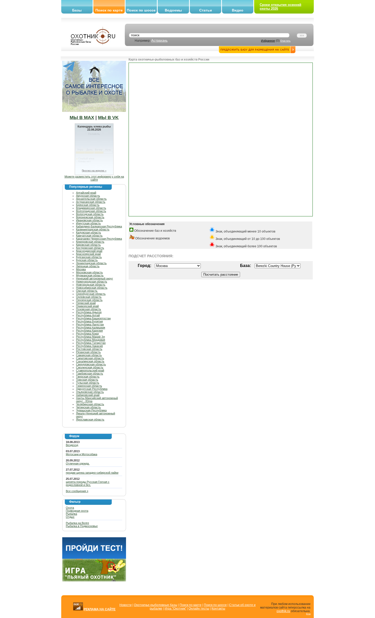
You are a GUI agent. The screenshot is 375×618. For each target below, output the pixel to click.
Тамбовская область (89, 373)
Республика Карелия (89, 330)
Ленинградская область (91, 263)
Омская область (86, 290)
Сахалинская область (90, 361)
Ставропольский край (90, 370)
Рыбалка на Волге (77, 522)
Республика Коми (87, 333)
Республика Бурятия (89, 321)
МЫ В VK (108, 117)
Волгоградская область (91, 211)
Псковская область (88, 309)
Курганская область (89, 257)
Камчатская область (89, 235)
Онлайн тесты (199, 608)
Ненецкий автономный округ (94, 278)
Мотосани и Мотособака (81, 454)
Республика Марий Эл (90, 336)
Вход (308, 614)
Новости (125, 605)
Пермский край (86, 303)
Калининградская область (92, 229)
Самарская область (89, 355)
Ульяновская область (90, 391)
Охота (70, 507)
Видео (237, 10)
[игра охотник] (94, 580)
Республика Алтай (88, 315)
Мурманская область (90, 275)
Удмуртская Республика (91, 388)
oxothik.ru (283, 611)
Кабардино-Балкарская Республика (99, 226)
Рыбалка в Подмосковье (82, 526)
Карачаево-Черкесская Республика (99, 238)
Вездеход (72, 445)
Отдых (70, 516)
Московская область (89, 272)
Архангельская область (91, 198)
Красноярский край (88, 253)
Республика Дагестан (90, 324)
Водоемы (173, 10)
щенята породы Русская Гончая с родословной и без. (87, 483)
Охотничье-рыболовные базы (155, 605)
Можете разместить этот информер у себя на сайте (94, 178)
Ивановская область (89, 220)
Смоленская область (89, 367)
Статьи (205, 10)
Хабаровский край (87, 395)
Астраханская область (90, 201)
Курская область (87, 260)
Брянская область (87, 204)
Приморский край (87, 306)
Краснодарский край (89, 250)
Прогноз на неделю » (94, 170)
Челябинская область (90, 404)
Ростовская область (89, 349)
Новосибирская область (91, 287)
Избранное (268, 40)
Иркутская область (88, 223)
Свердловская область (91, 364)
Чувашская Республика (91, 410)
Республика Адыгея (89, 312)
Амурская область (88, 195)
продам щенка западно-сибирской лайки (92, 472)
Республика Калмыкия (90, 327)
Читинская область (88, 407)
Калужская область (88, 232)
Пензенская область (89, 299)
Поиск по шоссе (141, 10)
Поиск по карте (109, 10)
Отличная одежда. (78, 463)
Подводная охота (77, 510)
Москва (81, 269)
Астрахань (159, 40)
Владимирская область (91, 207)
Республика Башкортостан (93, 318)
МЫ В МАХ (82, 117)
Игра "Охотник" (175, 608)
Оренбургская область (91, 293)
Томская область (87, 379)
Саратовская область (90, 358)
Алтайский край (86, 192)
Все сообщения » (77, 491)
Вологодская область (90, 214)
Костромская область (90, 247)
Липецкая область (87, 266)
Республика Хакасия (89, 345)
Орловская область (89, 296)
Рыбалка (71, 513)
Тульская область (87, 382)
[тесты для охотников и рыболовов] (94, 557)
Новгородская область (90, 284)
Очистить (285, 41)
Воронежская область (90, 217)
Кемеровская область (90, 241)
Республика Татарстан (91, 342)
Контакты (218, 608)
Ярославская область (90, 419)
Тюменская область (89, 385)
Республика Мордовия (90, 339)
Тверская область (87, 376)
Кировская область (88, 244)
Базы (77, 10)
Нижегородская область (91, 281)
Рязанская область (88, 352)
